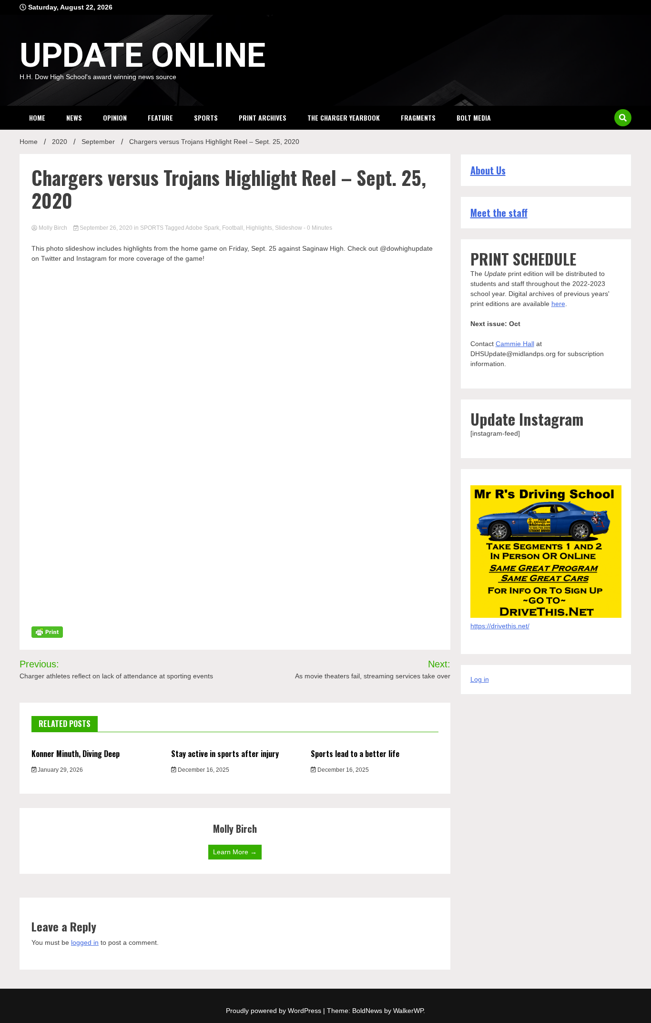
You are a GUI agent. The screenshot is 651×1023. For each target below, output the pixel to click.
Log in (479, 679)
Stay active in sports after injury (225, 753)
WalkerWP (408, 1010)
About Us (488, 170)
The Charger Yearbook (343, 118)
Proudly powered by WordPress (274, 1010)
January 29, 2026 (59, 770)
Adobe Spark (202, 228)
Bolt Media (474, 118)
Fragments (418, 118)
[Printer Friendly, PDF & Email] (47, 631)
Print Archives (262, 118)
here (558, 303)
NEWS (74, 118)
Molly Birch (53, 228)
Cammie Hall (515, 344)
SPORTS (206, 118)
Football (232, 228)
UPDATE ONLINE (142, 55)
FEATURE (160, 118)
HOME (37, 118)
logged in (85, 942)
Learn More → (235, 852)
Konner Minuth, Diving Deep (75, 753)
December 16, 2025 (202, 770)
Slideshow (288, 228)
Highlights (259, 228)
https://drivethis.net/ (499, 626)
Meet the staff (499, 212)
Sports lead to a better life (355, 753)
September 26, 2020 (106, 228)
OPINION (115, 118)
